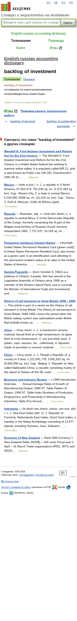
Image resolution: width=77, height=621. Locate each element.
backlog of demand (22, 121)
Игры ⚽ (56, 48)
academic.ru (16, 6)
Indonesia (11, 408)
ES (64, 3)
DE (56, 3)
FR (71, 3)
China (8, 354)
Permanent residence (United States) (29, 242)
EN (48, 3)
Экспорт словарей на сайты (15, 487)
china (8, 330)
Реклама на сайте (44, 475)
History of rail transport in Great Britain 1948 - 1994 (39, 301)
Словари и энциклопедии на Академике (35, 15)
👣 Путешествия (10, 481)
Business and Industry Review (25, 379)
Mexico (9, 184)
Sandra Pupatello (16, 272)
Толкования (21, 40)
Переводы (56, 40)
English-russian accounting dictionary (38, 33)
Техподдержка (26, 475)
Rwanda (9, 213)
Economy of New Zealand (22, 437)
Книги (20, 48)
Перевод (29, 79)
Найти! (67, 22)
